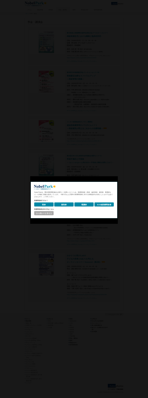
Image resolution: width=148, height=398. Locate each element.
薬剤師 (64, 205)
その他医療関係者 (104, 205)
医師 (44, 205)
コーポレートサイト (44, 213)
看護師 (84, 205)
